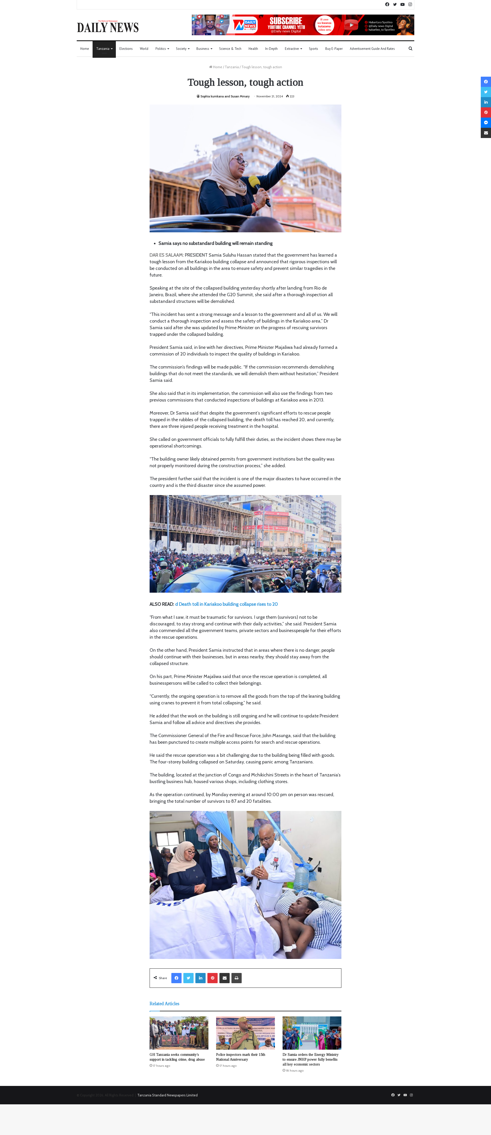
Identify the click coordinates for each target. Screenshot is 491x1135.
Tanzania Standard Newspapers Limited (167, 1095)
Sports (313, 49)
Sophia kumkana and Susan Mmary (225, 96)
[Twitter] (188, 978)
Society (181, 49)
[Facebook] (176, 978)
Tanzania (102, 49)
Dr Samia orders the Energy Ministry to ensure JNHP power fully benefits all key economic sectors (311, 1059)
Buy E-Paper (334, 49)
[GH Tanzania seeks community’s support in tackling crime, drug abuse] (179, 1033)
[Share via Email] (224, 978)
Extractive (292, 49)
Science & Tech (230, 49)
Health (253, 49)
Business (202, 49)
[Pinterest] (212, 978)
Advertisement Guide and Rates (372, 49)
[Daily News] (108, 26)
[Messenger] (486, 123)
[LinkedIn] (200, 978)
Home (84, 49)
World (144, 49)
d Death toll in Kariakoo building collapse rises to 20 (226, 604)
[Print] (236, 978)
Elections (126, 49)
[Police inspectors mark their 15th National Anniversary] (245, 1033)
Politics (160, 49)
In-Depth (271, 49)
